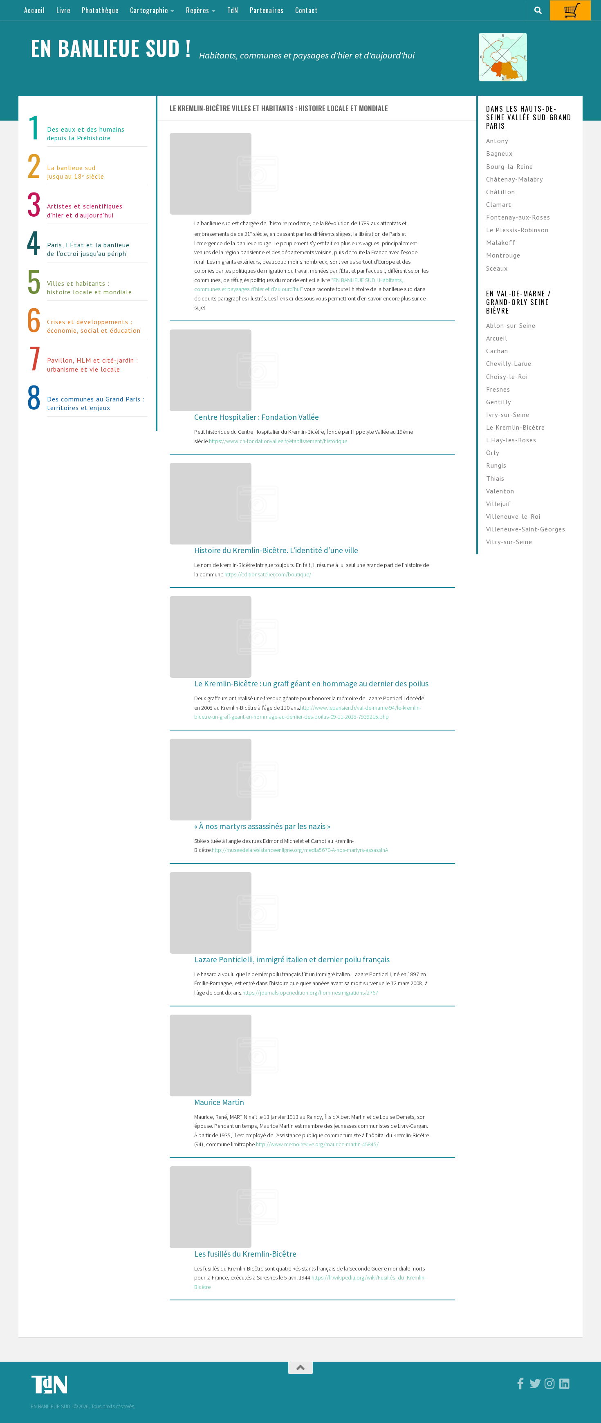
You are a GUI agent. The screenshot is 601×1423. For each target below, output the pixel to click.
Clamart (498, 204)
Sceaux (497, 268)
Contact (306, 10)
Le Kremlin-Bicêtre (515, 427)
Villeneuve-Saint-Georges (525, 529)
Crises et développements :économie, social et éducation (94, 326)
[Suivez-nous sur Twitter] (535, 1383)
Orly (492, 452)
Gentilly (498, 402)
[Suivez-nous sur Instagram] (550, 1383)
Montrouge (503, 255)
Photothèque (100, 10)
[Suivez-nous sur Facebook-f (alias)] (520, 1383)
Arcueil (496, 338)
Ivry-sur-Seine (507, 414)
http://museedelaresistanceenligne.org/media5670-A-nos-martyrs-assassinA (300, 850)
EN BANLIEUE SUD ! (111, 47)
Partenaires (267, 10)
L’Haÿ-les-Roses (511, 440)
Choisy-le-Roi (507, 376)
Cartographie (149, 10)
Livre (63, 10)
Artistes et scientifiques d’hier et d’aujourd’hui (85, 210)
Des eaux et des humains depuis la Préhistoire (86, 133)
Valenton (500, 491)
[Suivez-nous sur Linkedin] (564, 1383)
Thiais (495, 478)
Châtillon (500, 192)
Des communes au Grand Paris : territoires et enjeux (96, 403)
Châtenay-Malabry (514, 179)
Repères (197, 10)
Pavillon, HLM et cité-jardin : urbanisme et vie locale (92, 364)
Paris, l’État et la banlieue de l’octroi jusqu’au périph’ (88, 249)
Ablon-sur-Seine (511, 325)
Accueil (34, 10)
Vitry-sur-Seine (509, 542)
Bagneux (499, 153)
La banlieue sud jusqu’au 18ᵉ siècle (75, 172)
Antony (497, 141)
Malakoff (501, 242)
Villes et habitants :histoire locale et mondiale (89, 287)
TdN (232, 10)
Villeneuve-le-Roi (513, 516)
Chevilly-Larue (508, 363)
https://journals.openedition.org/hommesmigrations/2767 (310, 992)
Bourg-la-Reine (509, 166)
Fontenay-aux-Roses (518, 217)
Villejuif (498, 504)
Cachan (497, 351)
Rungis (496, 465)
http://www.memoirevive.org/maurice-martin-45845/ (317, 1144)
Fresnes (498, 389)
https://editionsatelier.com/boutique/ (267, 574)
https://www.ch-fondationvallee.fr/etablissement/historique (278, 441)
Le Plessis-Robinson (517, 230)
